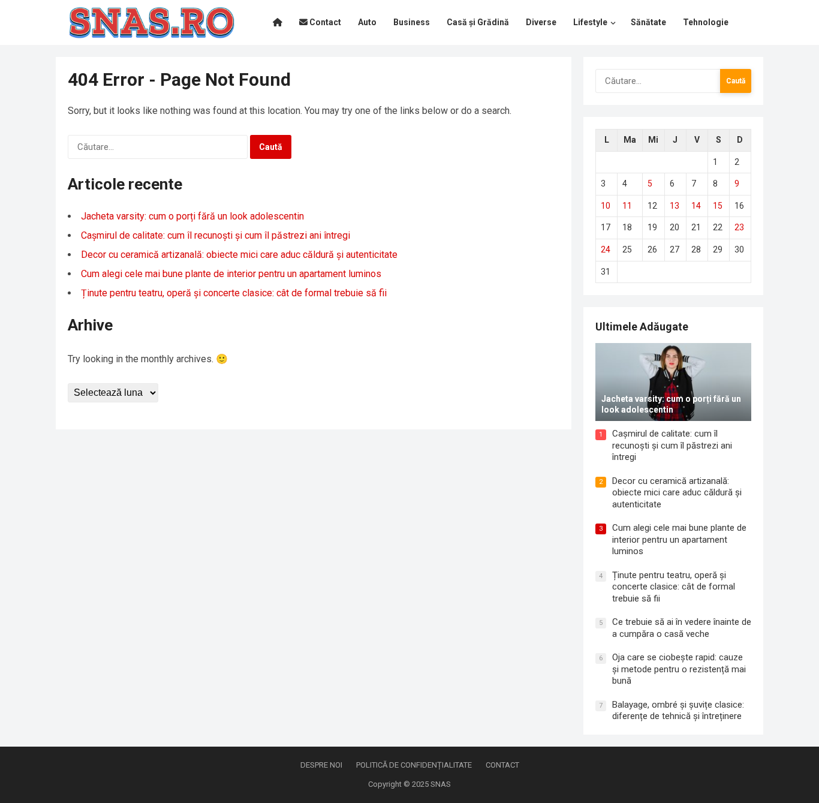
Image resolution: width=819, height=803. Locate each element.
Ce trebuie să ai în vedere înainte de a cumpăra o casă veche (681, 627)
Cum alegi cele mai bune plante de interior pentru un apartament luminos (231, 273)
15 (717, 205)
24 (605, 249)
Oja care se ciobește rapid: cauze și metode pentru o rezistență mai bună (679, 669)
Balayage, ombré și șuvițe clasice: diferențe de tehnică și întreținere (678, 710)
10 (605, 205)
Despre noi (321, 764)
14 (696, 205)
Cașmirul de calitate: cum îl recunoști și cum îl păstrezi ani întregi (215, 235)
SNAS (440, 784)
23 (739, 227)
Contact (502, 764)
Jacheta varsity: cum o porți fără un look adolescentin (192, 216)
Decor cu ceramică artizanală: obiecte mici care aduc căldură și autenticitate (239, 254)
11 (627, 205)
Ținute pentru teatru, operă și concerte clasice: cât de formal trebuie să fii (234, 293)
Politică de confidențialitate (414, 764)
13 (674, 205)
